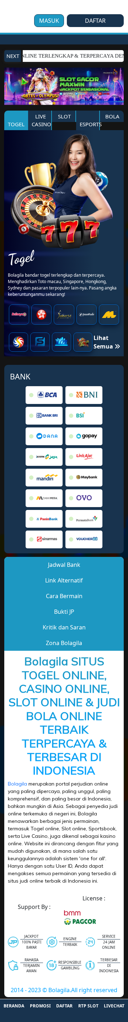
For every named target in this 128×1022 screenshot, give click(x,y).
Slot (64, 116)
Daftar (64, 1006)
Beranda (14, 1006)
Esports (90, 124)
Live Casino (41, 120)
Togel (16, 124)
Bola (111, 116)
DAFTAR (95, 21)
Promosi (40, 1006)
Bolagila (17, 784)
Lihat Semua (104, 342)
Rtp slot (88, 1006)
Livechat (114, 1006)
